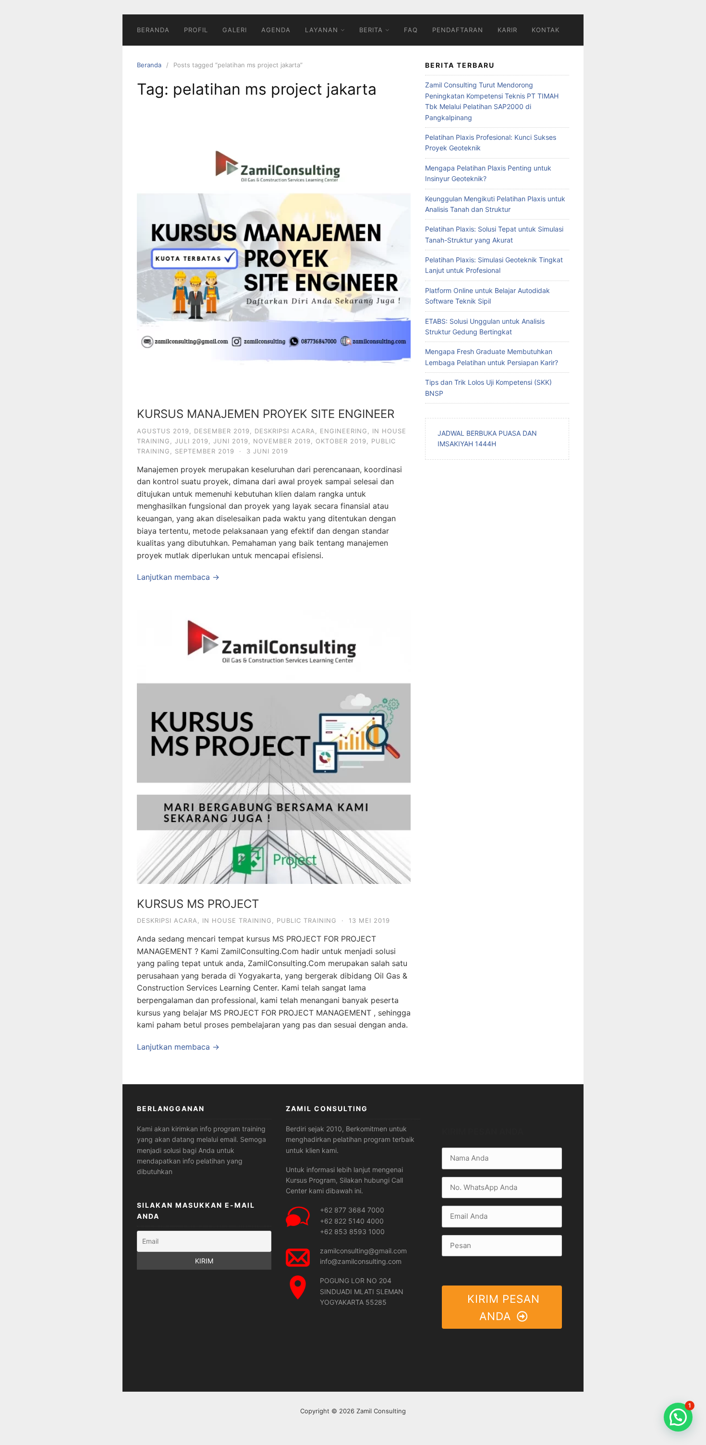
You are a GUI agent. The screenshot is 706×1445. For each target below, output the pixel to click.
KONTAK (546, 30)
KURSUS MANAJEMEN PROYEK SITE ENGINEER (265, 414)
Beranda (149, 65)
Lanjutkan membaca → (178, 577)
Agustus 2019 (163, 431)
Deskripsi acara (285, 431)
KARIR (507, 30)
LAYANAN (321, 30)
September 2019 (204, 451)
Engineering (343, 431)
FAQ (411, 30)
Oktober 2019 (341, 441)
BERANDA (153, 30)
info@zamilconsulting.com (361, 1261)
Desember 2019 (222, 431)
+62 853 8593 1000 (352, 1231)
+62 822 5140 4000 (352, 1221)
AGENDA (276, 30)
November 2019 (282, 441)
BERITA (371, 30)
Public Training (307, 920)
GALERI (234, 30)
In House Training (237, 920)
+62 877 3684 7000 (352, 1210)
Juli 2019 (191, 441)
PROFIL (196, 30)
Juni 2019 (230, 441)
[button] (678, 1417)
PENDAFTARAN (457, 30)
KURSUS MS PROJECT (198, 904)
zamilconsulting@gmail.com (363, 1251)
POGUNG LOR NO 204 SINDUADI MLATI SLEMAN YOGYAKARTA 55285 (361, 1291)
